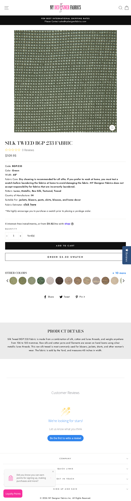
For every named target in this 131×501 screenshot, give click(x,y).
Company (65, 458)
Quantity (11, 229)
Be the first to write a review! (65, 438)
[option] (65, 20)
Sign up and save (65, 489)
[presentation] (7, 281)
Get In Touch (66, 479)
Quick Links (65, 468)
